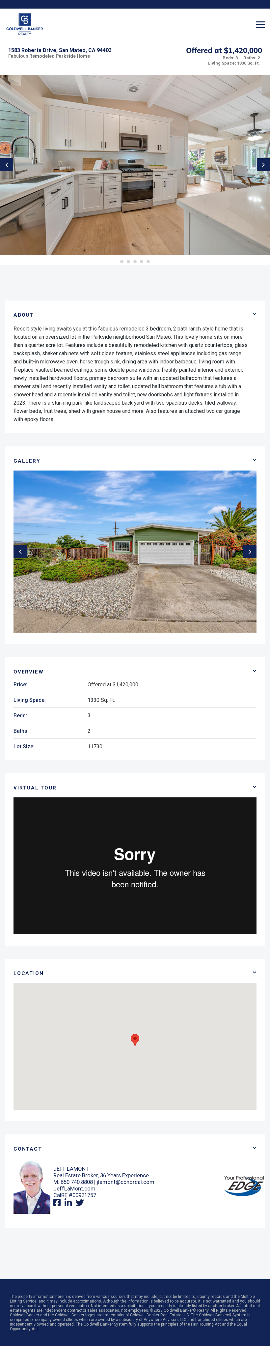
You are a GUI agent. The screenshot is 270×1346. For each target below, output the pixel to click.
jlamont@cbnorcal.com (125, 1182)
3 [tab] (135, 261)
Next (263, 164)
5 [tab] (148, 261)
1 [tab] (121, 261)
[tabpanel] (135, 165)
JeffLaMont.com (74, 1188)
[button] (135, 1040)
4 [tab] (141, 261)
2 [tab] (128, 261)
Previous (6, 164)
